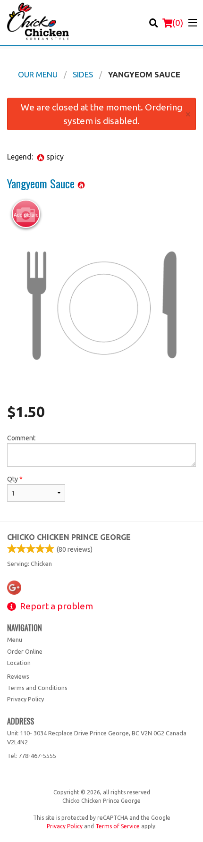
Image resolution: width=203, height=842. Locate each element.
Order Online (24, 651)
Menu (14, 639)
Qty (15, 479)
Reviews (18, 676)
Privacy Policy (25, 699)
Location (19, 662)
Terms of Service (117, 826)
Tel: (31, 755)
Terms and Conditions (37, 687)
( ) (177, 22)
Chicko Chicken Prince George (69, 537)
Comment (21, 438)
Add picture (26, 214)
